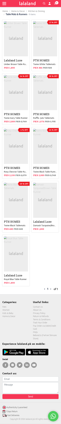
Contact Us (38, 306)
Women (6, 310)
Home (5, 11)
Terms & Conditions (41, 319)
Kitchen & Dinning (36, 11)
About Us (37, 310)
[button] (44, 3)
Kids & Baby (7, 313)
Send (30, 396)
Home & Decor (18, 11)
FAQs (35, 332)
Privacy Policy (39, 313)
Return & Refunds (41, 316)
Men (4, 306)
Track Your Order (40, 322)
